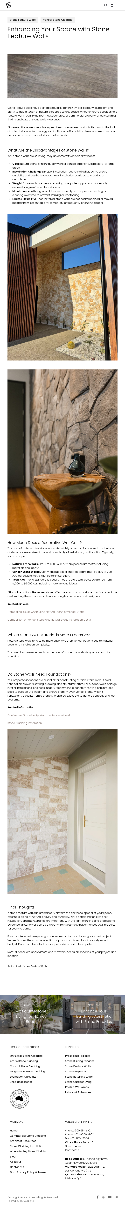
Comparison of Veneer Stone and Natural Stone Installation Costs (49, 620)
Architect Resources (23, 1141)
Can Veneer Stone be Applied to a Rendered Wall (38, 715)
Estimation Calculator (24, 1077)
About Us (15, 1162)
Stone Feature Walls (23, 20)
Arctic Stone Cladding (24, 1061)
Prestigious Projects (77, 1056)
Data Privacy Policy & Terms (28, 1172)
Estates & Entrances (78, 1092)
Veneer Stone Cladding (57, 20)
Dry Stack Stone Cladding (26, 1056)
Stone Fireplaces (76, 1071)
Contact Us (17, 1167)
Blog (12, 1156)
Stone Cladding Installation (24, 723)
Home (14, 1130)
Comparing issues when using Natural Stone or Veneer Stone (45, 612)
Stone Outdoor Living (78, 1082)
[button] (118, 5)
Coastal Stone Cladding (25, 1066)
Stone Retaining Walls (79, 1077)
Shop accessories (21, 1082)
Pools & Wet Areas (77, 1087)
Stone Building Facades (79, 1061)
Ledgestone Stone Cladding (27, 1071)
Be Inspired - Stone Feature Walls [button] (27, 966)
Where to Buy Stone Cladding (28, 1151)
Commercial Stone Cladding (28, 1136)
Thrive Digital (27, 1201)
